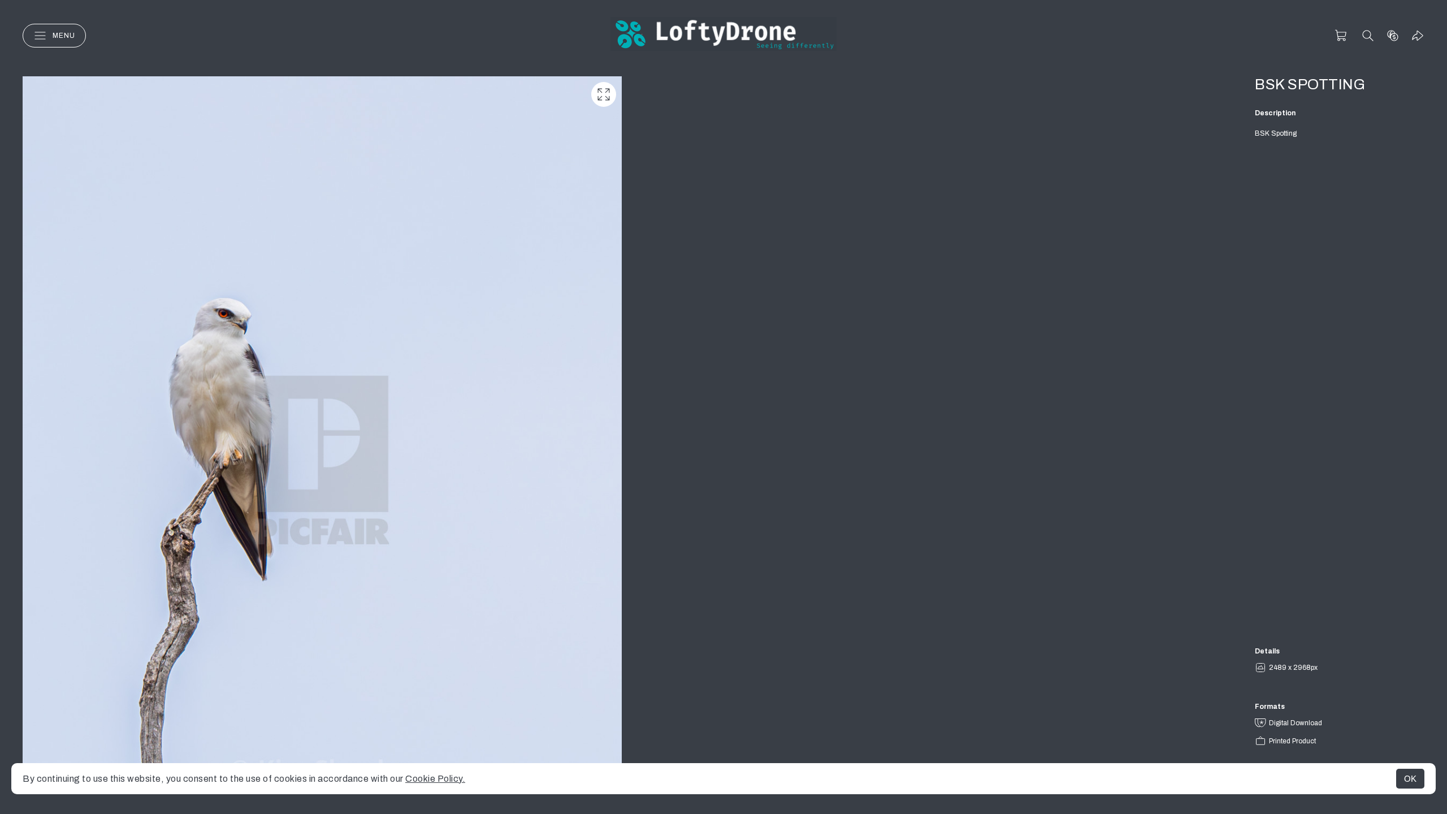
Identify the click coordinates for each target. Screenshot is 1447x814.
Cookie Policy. (435, 778)
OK (1410, 778)
